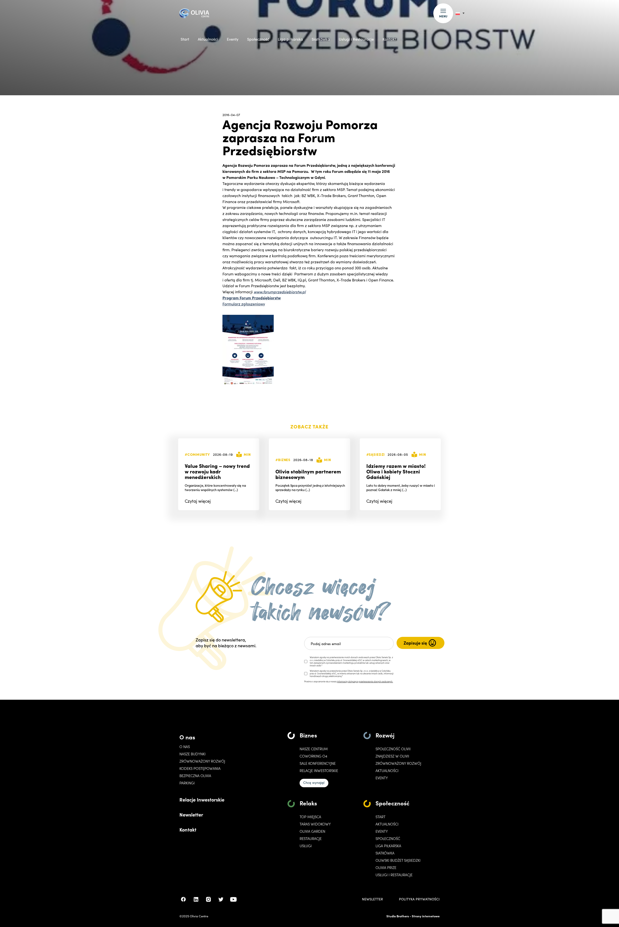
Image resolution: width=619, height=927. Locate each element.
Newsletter (191, 814)
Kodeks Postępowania (200, 768)
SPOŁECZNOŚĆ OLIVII (393, 748)
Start (185, 39)
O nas (187, 737)
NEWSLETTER (372, 899)
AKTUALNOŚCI (387, 824)
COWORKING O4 (313, 756)
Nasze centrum (314, 748)
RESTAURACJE (311, 838)
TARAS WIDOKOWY (315, 824)
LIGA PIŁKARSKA (388, 845)
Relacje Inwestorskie (201, 799)
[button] (443, 13)
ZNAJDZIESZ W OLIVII (392, 756)
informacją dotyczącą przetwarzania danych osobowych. (365, 681)
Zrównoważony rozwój (202, 761)
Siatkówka (321, 39)
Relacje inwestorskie (319, 770)
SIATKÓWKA (385, 853)
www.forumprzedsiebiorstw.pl (280, 291)
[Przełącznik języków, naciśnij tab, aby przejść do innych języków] (460, 13)
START (380, 816)
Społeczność (258, 39)
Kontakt (389, 39)
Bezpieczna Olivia (195, 775)
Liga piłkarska (290, 39)
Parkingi (187, 782)
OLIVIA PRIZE (386, 867)
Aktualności (208, 39)
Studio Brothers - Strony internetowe (413, 916)
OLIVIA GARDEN (312, 831)
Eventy (232, 39)
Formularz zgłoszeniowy (243, 303)
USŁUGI (306, 845)
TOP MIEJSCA (310, 816)
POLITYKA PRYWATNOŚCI (419, 899)
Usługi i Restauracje (356, 39)
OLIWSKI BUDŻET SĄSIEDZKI (398, 860)
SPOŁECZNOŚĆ (388, 838)
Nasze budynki (192, 753)
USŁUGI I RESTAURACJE (394, 874)
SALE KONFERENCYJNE (318, 763)
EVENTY (382, 777)
